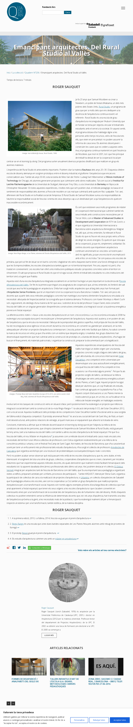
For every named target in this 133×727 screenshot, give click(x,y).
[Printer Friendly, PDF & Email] (8, 548)
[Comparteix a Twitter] (18, 547)
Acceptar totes (120, 720)
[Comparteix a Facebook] (13, 547)
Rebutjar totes (99, 720)
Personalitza (79, 720)
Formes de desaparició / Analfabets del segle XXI (9, 703)
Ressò (25, 533)
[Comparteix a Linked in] (23, 547)
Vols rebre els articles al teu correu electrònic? (102, 550)
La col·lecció (17, 72)
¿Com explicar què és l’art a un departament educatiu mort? (13, 703)
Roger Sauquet (48, 608)
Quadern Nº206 (32, 72)
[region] (66, 717)
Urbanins (85, 477)
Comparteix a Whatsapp (41, 548)
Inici (8, 72)
